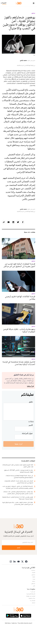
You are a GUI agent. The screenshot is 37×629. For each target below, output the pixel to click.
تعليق (31, 402)
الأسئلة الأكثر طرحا (30, 594)
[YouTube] (18, 561)
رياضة (33, 581)
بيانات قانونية (32, 598)
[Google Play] (12, 615)
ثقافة (34, 577)
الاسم (31, 425)
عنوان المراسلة (27, 433)
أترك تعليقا (18, 444)
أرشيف (33, 602)
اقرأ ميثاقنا (30, 386)
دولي (34, 585)
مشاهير (33, 583)
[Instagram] (11, 561)
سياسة (33, 570)
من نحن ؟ (33, 591)
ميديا (34, 579)
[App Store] (25, 615)
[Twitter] (22, 561)
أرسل (18, 547)
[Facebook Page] (26, 561)
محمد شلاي (23, 60)
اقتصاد (33, 572)
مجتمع (33, 13)
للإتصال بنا (32, 600)
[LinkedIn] (14, 561)
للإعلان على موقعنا (30, 596)
